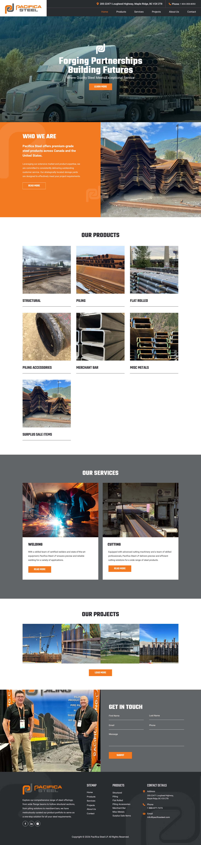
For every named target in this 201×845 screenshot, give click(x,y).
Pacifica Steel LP (99, 837)
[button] (45, 545)
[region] (42, 643)
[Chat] (25, 823)
